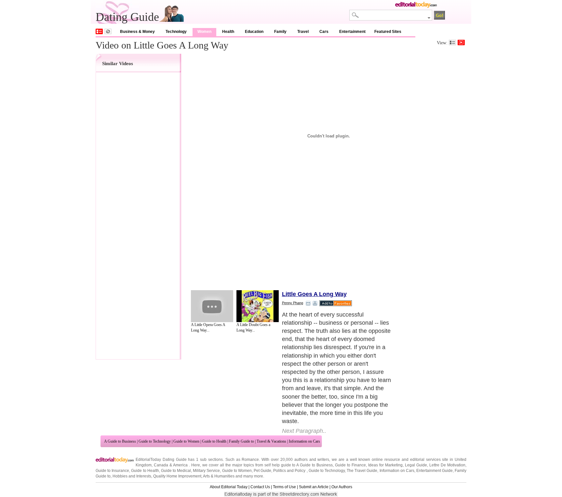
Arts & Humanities (218, 476)
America (180, 465)
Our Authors (341, 487)
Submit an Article (313, 487)
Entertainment (352, 31)
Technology (176, 31)
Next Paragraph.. (304, 431)
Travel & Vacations (271, 441)
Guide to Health (214, 441)
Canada (161, 465)
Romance (250, 459)
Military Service (206, 470)
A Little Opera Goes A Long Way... (208, 327)
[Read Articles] (452, 42)
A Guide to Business (120, 441)
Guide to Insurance (112, 470)
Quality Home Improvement (177, 476)
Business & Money (137, 31)
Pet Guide (262, 470)
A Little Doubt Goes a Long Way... (253, 327)
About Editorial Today (229, 487)
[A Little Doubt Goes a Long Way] (257, 306)
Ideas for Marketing (385, 465)
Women (204, 31)
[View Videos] (461, 42)
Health (228, 31)
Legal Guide (416, 465)
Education (254, 31)
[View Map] (108, 31)
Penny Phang (292, 303)
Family (280, 31)
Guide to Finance (350, 465)
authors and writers (311, 459)
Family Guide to (241, 441)
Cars (323, 31)
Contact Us (260, 487)
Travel (303, 31)
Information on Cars (304, 441)
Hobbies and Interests (132, 476)
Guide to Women (186, 441)
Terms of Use (284, 487)
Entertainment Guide (434, 470)
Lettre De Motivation (447, 465)
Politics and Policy (289, 470)
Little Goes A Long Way (314, 294)
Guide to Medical (176, 470)
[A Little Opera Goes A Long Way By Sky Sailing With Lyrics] (212, 306)
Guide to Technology (155, 441)
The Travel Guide (362, 470)
